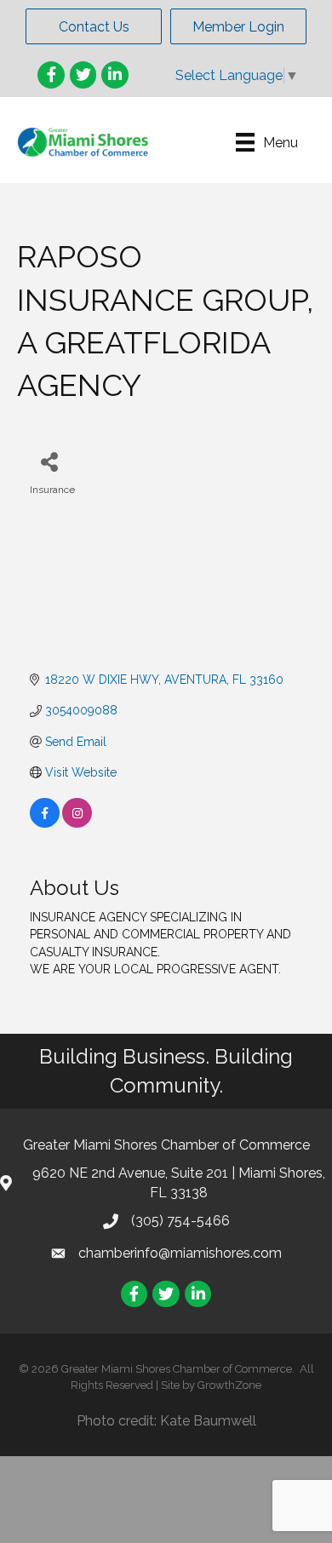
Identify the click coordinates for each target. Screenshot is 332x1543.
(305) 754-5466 (180, 1221)
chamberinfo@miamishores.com (180, 1253)
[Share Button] (49, 461)
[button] (94, 26)
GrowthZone (229, 1385)
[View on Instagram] (77, 823)
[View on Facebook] (45, 823)
